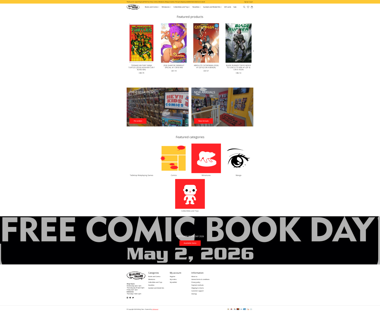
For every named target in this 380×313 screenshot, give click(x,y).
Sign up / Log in (248, 2)
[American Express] (244, 309)
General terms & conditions (200, 279)
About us (194, 276)
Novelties (151, 285)
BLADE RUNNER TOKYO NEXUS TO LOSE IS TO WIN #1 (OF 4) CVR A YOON (238, 67)
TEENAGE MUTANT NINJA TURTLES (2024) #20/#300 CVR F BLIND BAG (141, 67)
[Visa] (241, 309)
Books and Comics (154, 276)
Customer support (197, 291)
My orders (173, 279)
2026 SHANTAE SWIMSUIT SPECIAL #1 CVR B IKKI (173, 66)
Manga (238, 175)
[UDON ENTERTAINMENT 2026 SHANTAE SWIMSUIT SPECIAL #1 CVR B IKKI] (174, 43)
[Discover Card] (248, 309)
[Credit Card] (234, 309)
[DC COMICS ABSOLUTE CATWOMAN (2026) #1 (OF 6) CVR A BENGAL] (206, 43)
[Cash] (228, 309)
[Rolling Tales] (133, 7)
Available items (190, 243)
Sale (234, 7)
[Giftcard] (231, 309)
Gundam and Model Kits (156, 288)
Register (172, 276)
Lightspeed (155, 309)
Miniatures (206, 175)
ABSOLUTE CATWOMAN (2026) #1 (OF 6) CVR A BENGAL (206, 66)
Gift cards (227, 7)
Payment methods (197, 285)
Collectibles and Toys (190, 211)
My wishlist (173, 282)
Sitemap (194, 294)
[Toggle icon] (244, 7)
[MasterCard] (238, 309)
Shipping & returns (197, 288)
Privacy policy (195, 282)
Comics (174, 175)
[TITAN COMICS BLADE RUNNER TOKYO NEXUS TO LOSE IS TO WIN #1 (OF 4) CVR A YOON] (238, 43)
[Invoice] (251, 309)
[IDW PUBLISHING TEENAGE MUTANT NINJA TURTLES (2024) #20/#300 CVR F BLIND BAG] (141, 43)
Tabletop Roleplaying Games (141, 175)
